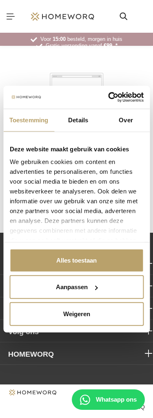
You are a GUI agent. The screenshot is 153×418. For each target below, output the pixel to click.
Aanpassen (72, 286)
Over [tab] (126, 119)
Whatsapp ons (115, 399)
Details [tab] (78, 119)
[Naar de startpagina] (62, 16)
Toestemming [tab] (28, 119)
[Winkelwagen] (142, 16)
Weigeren (76, 313)
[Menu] (10, 16)
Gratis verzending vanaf (82, 46)
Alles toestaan (76, 259)
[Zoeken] (123, 16)
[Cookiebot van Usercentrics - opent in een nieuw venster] (109, 97)
